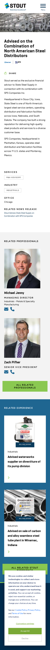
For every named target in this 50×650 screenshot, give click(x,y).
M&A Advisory (13, 177)
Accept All (25, 631)
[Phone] (12, 309)
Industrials (12, 190)
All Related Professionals (25, 386)
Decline (25, 638)
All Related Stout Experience (25, 569)
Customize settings (25, 623)
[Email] (6, 309)
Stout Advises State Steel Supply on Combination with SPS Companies (19, 214)
